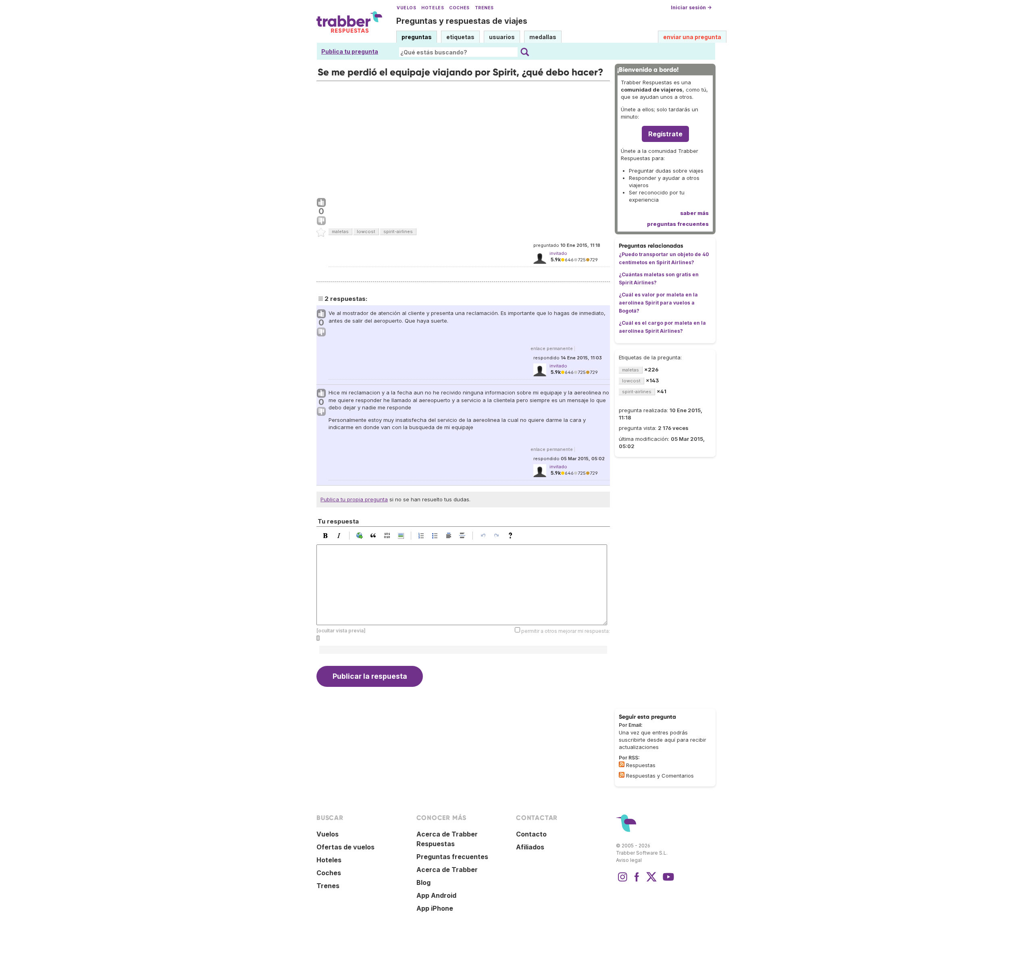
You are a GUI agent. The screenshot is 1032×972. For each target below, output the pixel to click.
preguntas (417, 36)
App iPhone (434, 908)
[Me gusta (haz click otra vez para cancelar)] (321, 203)
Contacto (531, 834)
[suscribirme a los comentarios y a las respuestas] (621, 775)
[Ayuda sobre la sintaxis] (512, 536)
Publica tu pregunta (349, 51)
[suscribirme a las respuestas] (621, 764)
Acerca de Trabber (447, 870)
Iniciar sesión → (691, 7)
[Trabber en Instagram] (622, 881)
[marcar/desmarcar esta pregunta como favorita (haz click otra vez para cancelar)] (321, 233)
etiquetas (460, 36)
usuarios (502, 36)
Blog (423, 882)
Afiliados (530, 847)
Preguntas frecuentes (452, 857)
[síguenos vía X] (651, 881)
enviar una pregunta (692, 36)
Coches (459, 7)
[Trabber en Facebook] (636, 881)
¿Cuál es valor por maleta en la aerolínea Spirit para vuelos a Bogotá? (658, 303)
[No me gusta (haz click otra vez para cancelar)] (321, 221)
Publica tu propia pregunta (354, 499)
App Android (436, 895)
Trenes (484, 7)
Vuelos (406, 7)
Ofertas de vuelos (345, 847)
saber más (694, 213)
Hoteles (432, 7)
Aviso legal (629, 860)
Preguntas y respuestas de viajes (461, 21)
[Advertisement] (463, 137)
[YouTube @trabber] (667, 881)
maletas (340, 231)
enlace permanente (552, 348)
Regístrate (665, 134)
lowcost (366, 231)
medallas (542, 36)
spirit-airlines (398, 231)
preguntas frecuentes (678, 224)
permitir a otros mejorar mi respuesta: (565, 631)
